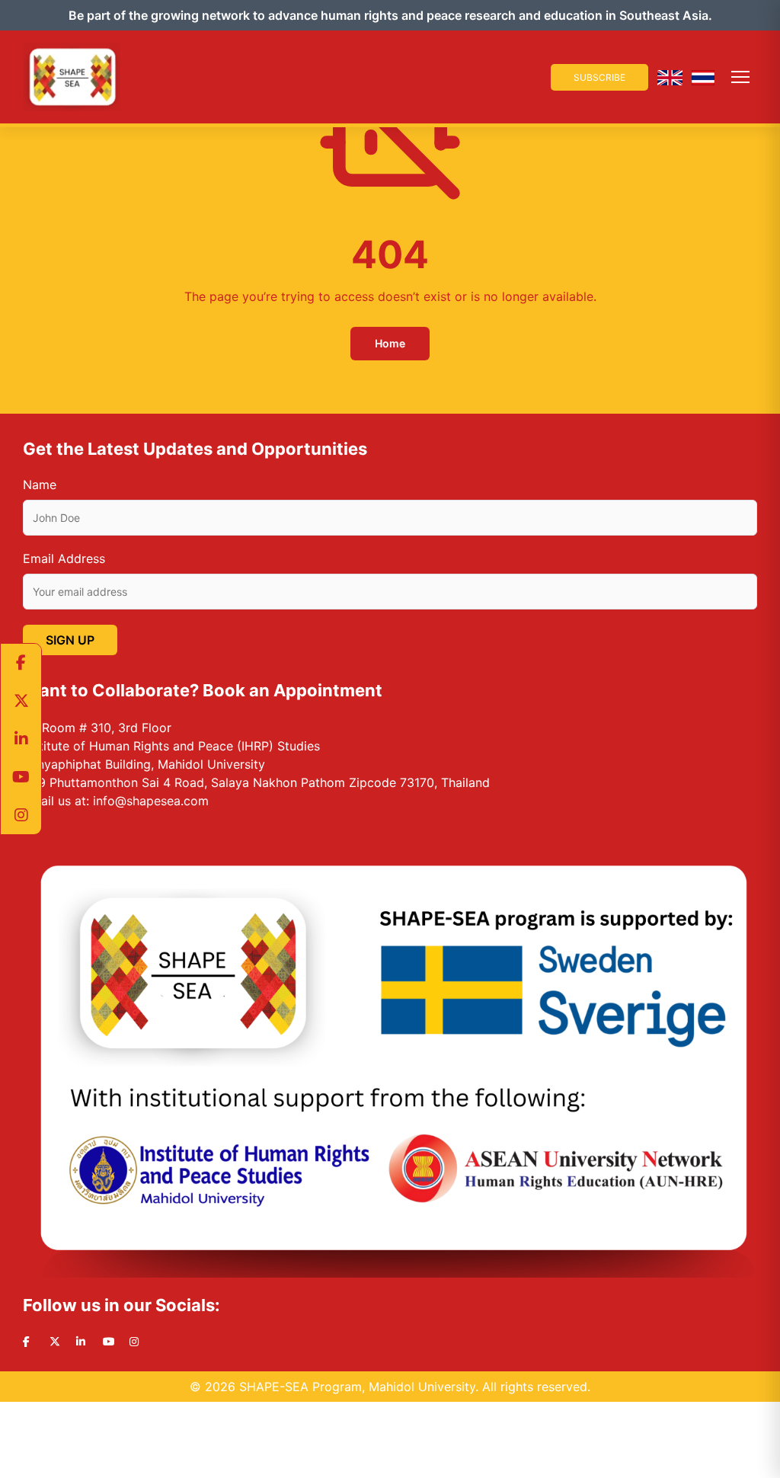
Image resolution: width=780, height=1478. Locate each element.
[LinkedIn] (21, 739)
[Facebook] (21, 663)
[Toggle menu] (740, 77)
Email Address (64, 558)
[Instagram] (21, 815)
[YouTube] (21, 777)
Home (390, 343)
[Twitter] (21, 701)
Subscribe (599, 77)
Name (39, 484)
